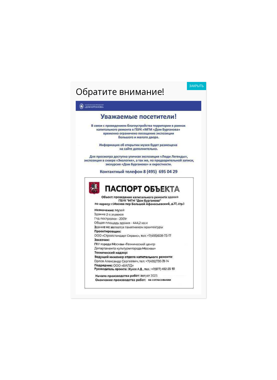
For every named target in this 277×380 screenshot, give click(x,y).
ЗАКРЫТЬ (196, 86)
